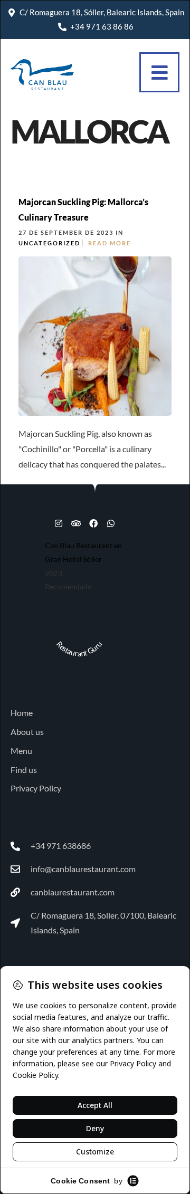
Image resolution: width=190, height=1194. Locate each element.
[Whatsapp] (110, 523)
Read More (109, 243)
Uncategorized (49, 243)
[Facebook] (93, 523)
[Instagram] (58, 523)
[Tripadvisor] (76, 523)
